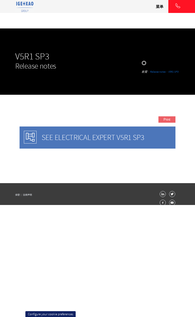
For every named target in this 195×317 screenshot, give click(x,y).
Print (167, 119)
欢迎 (144, 71)
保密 (17, 194)
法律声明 (27, 194)
